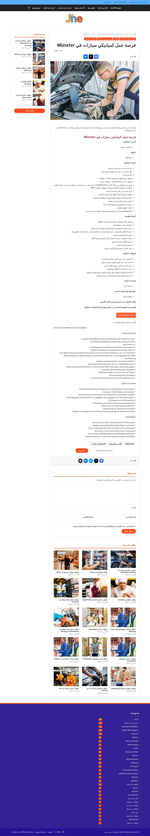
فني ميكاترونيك (114, 444)
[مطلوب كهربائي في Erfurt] (94, 560)
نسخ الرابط (81, 450)
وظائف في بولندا (132, 823)
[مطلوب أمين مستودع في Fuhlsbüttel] (94, 647)
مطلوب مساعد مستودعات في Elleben (66, 659)
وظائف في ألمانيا (90, 39)
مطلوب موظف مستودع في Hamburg (123, 688)
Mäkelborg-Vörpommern (128, 774)
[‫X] (91, 56)
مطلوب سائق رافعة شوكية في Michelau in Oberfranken (69, 630)
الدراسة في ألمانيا (49, 8)
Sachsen (134, 734)
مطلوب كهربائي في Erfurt (98, 572)
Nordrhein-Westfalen (127, 39)
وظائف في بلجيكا (132, 809)
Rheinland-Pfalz (132, 752)
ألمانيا (126, 34)
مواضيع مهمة (36, 8)
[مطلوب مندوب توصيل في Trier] (66, 676)
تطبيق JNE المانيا (116, 8)
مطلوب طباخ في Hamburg (127, 599)
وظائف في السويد (132, 816)
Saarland (134, 781)
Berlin (135, 748)
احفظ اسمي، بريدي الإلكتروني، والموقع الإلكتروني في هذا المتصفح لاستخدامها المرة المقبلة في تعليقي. (103, 526)
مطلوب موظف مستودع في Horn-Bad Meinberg (123, 630)
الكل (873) (29, 111)
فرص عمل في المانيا (116, 34)
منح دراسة (134, 812)
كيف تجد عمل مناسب (64, 8)
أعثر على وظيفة (80, 8)
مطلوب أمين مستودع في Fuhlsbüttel (95, 659)
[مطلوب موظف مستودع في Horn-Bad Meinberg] (123, 617)
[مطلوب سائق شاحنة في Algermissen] (94, 587)
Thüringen (134, 766)
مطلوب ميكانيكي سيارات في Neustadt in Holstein (126, 571)
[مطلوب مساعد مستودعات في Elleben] (66, 647)
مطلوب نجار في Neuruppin (98, 629)
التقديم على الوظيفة (126, 315)
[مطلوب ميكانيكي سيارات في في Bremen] (94, 676)
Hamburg (134, 763)
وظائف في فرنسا (132, 805)
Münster (129, 444)
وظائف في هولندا (132, 802)
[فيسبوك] (96, 56)
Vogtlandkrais (133, 819)
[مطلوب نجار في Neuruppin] (94, 617)
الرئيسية (144, 2)
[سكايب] (91, 461)
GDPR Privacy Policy (120, 2)
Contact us (107, 2)
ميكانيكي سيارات (98, 444)
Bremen (135, 777)
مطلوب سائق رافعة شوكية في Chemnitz (69, 600)
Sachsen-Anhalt (132, 741)
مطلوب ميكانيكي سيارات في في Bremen (97, 689)
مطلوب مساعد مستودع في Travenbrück (127, 660)
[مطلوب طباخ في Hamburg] (123, 587)
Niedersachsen (132, 759)
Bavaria (135, 737)
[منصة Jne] (75, 18)
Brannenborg (133, 745)
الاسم (133, 508)
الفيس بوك (91, 8)
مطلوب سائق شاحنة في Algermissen (94, 599)
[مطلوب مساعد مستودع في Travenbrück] (123, 647)
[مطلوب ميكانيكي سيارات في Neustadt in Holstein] (123, 559)
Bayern (135, 788)
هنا (115, 322)
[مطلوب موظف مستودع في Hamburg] (123, 676)
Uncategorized (133, 795)
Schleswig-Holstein (130, 770)
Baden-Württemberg (130, 730)
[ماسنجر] (85, 56)
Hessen (135, 755)
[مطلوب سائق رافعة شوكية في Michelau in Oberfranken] (66, 617)
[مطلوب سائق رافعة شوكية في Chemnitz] (66, 587)
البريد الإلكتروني (130, 517)
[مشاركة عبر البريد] (80, 461)
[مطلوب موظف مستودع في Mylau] (66, 560)
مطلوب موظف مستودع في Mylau (68, 572)
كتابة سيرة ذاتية (103, 8)
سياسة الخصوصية (134, 2)
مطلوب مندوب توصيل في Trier (69, 688)
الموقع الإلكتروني (88, 517)
